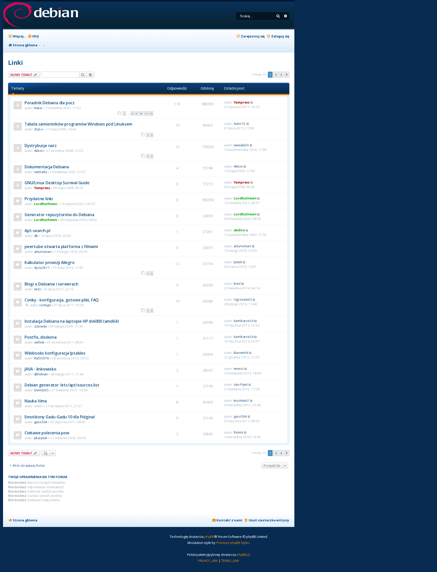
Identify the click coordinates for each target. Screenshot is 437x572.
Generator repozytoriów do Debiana (59, 214)
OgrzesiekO (243, 299)
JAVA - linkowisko (40, 369)
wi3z (37, 289)
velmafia (40, 172)
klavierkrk (241, 352)
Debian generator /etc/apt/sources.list (62, 385)
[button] (286, 75)
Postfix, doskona (41, 337)
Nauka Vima (36, 401)
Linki (15, 62)
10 (141, 113)
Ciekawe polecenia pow (47, 433)
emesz (239, 368)
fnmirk (238, 432)
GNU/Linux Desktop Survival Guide (57, 183)
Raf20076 (41, 358)
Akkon (38, 150)
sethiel (39, 342)
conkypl (45, 305)
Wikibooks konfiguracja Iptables (55, 353)
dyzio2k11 (42, 267)
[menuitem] (33, 36)
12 (151, 113)
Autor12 (240, 123)
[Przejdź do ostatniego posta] (252, 102)
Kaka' (38, 108)
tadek (238, 262)
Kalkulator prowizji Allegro (50, 262)
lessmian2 (241, 400)
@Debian (41, 374)
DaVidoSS (41, 390)
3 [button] (281, 74)
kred (237, 283)
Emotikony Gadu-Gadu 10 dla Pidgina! (60, 417)
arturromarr (43, 251)
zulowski (40, 326)
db (36, 235)
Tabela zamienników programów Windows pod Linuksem (78, 124)
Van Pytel (241, 384)
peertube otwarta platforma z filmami (61, 246)
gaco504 (41, 422)
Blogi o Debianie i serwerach (51, 284)
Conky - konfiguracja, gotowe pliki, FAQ (62, 300)
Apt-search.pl (37, 230)
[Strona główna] (40, 15)
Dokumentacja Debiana (47, 167)
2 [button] (276, 74)
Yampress (242, 102)
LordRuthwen (45, 203)
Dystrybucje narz (41, 145)
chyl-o (38, 129)
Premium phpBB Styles (233, 542)
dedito (239, 230)
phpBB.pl (243, 554)
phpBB (209, 536)
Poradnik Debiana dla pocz (50, 103)
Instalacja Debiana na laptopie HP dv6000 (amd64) (72, 321)
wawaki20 (241, 145)
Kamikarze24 (244, 320)
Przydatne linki (39, 198)
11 (146, 113)
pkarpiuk (40, 438)
